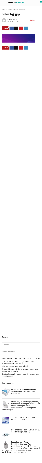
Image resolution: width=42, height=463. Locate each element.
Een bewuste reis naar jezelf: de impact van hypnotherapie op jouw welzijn (17, 362)
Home (4, 9)
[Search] (30, 3)
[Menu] (2, 3)
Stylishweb (12, 19)
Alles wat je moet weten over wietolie (15, 366)
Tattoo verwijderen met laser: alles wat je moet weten (21, 358)
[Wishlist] (35, 3)
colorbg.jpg (12, 9)
